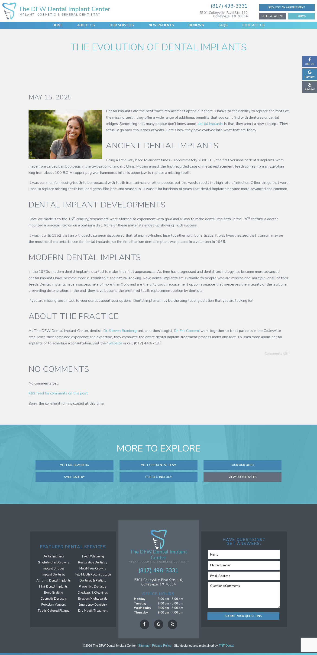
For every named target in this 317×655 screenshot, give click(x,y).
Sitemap (143, 645)
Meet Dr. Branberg (74, 465)
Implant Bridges (54, 568)
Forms (301, 16)
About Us (86, 25)
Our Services (122, 25)
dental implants (210, 123)
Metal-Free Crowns (92, 568)
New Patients (161, 25)
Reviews (196, 25)
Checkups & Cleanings (93, 593)
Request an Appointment (286, 7)
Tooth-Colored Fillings (53, 611)
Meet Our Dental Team (158, 465)
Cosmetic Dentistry (54, 599)
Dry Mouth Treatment (92, 611)
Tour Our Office (242, 465)
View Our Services (243, 477)
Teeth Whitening (92, 556)
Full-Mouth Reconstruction (93, 574)
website (115, 343)
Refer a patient (273, 16)
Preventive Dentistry (93, 587)
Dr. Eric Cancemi (187, 330)
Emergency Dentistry (93, 605)
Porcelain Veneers (53, 605)
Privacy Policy (161, 645)
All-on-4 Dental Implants (53, 581)
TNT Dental (226, 645)
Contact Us (253, 25)
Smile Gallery (74, 477)
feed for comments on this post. (58, 393)
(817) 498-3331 (229, 6)
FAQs (223, 25)
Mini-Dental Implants (53, 587)
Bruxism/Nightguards (92, 599)
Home (57, 25)
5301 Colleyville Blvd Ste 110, (158, 582)
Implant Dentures (53, 574)
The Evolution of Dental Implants (158, 47)
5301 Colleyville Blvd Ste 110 (224, 14)
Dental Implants (53, 556)
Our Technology (158, 477)
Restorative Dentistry (92, 562)
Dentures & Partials (93, 581)
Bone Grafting (53, 593)
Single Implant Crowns (53, 562)
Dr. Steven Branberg (119, 330)
